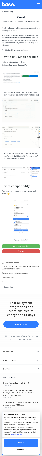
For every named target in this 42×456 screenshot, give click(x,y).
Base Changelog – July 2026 (16, 383)
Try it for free (21, 324)
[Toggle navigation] (38, 4)
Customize (20, 450)
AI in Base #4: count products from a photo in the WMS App (20, 403)
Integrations (19, 21)
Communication (29, 21)
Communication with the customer (15, 273)
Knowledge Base (8, 21)
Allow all (21, 442)
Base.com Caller (8, 277)
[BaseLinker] (8, 4)
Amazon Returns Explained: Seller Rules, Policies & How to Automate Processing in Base (19, 392)
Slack (4, 281)
